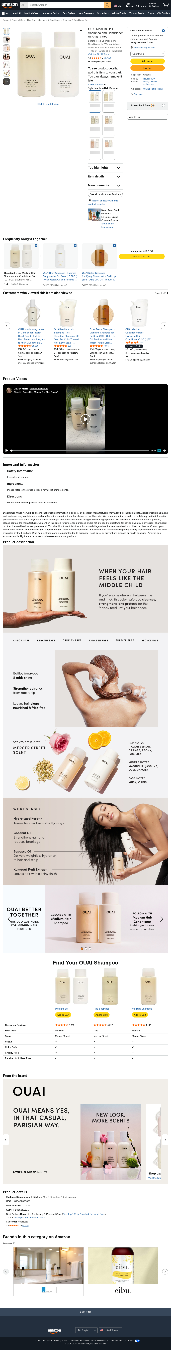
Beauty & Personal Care (14, 20)
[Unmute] (164, 451)
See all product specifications (105, 194)
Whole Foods (119, 13)
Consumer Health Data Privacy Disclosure (89, 1340)
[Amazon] (9, 5)
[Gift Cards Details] (169, 13)
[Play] (6, 450)
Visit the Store (155, 1178)
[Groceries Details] (109, 13)
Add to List (134, 117)
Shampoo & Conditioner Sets (76, 20)
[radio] (6, 31)
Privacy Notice (60, 1340)
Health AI (16, 13)
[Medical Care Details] (40, 13)
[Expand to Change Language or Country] (122, 6)
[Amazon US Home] (54, 1331)
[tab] (82, 948)
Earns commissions (39, 388)
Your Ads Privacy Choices (122, 1340)
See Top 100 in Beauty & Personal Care (84, 1214)
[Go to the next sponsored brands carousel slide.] (165, 1271)
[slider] (79, 450)
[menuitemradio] (159, 450)
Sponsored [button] (7, 1243)
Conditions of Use (44, 1340)
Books (150, 13)
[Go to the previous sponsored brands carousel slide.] (6, 1271)
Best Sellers (69, 13)
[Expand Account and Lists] (145, 6)
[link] (60, 256)
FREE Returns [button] (96, 84)
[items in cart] (165, 5)
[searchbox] (66, 5)
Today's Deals (136, 13)
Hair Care (31, 20)
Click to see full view (48, 104)
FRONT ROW (149, 79)
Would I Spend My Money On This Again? (36, 391)
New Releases (86, 13)
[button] (5, 13)
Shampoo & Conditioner (49, 20)
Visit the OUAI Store (98, 54)
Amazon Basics (51, 13)
